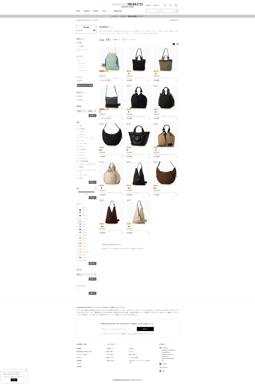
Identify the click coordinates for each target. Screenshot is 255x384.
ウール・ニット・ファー (86, 137)
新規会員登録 (132, 16)
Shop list (118, 11)
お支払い (131, 348)
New (78, 11)
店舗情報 (79, 366)
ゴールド (84, 246)
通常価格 (79, 42)
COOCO (96, 20)
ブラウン (84, 215)
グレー (84, 213)
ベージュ (84, 218)
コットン (82, 140)
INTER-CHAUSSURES (168, 358)
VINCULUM (165, 356)
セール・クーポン (82, 49)
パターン (84, 255)
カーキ (84, 224)
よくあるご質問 (133, 357)
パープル (84, 232)
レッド (84, 243)
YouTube (164, 364)
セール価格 (80, 46)
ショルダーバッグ (83, 70)
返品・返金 (132, 354)
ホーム (79, 60)
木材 (80, 178)
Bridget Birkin (166, 352)
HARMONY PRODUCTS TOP (83, 20)
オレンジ (84, 238)
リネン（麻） (83, 143)
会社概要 (79, 360)
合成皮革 (82, 129)
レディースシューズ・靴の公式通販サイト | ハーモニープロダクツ (127, 5)
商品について (110, 357)
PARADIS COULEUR (167, 354)
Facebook (164, 367)
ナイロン (82, 152)
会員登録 (148, 5)
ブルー (84, 227)
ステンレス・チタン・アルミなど (87, 171)
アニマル (84, 257)
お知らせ (79, 357)
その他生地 (82, 149)
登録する (145, 329)
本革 (80, 126)
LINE (163, 371)
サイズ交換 (109, 354)
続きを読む (154, 33)
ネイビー (84, 229)
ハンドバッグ (82, 63)
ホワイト (84, 207)
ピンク (84, 241)
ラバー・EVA (83, 175)
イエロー (84, 235)
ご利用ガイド (156, 5)
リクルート (79, 363)
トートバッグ (82, 67)
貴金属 (81, 167)
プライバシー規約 (132, 333)
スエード (82, 134)
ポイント (131, 351)
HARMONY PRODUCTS (168, 350)
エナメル (82, 131)
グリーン (84, 221)
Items (95, 11)
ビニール (82, 155)
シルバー (84, 249)
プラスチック (83, 158)
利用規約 (123, 333)
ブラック (84, 210)
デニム (81, 146)
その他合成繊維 (83, 161)
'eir (163, 360)
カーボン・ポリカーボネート (87, 164)
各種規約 (79, 348)
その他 (84, 260)
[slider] (77, 192)
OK (14, 380)
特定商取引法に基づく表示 (84, 351)
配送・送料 (109, 351)
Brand (86, 11)
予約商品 (79, 100)
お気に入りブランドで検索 (85, 85)
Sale (104, 11)
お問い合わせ (110, 360)
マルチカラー (86, 252)
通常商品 (79, 96)
